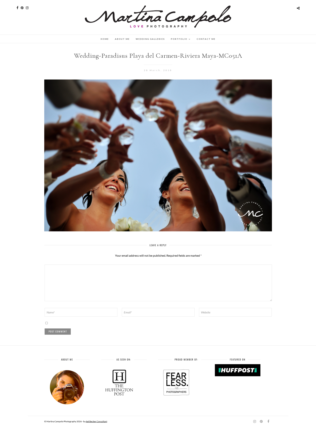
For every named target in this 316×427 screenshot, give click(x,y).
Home (105, 39)
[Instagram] (27, 8)
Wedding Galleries (150, 39)
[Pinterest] (22, 8)
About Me (122, 39)
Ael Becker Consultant (96, 421)
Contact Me (206, 39)
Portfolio (179, 39)
